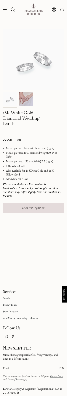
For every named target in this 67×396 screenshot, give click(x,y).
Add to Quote (33, 208)
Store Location (10, 311)
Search (6, 298)
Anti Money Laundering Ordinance (20, 318)
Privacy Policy (10, 304)
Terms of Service (14, 379)
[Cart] (62, 9)
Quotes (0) (64, 294)
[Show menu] (5, 9)
